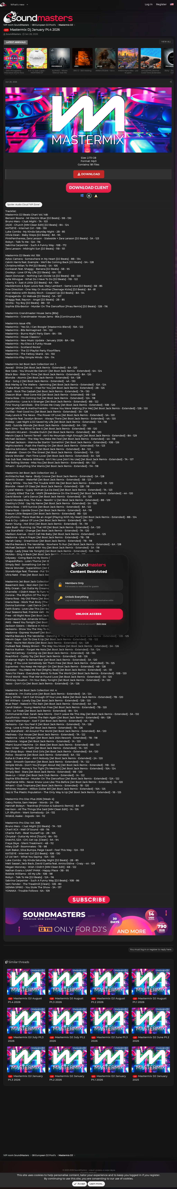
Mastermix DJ (38, 970)
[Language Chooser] (171, 4)
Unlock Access (88, 614)
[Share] (171, 82)
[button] (27, 4)
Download (90, 174)
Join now (101, 624)
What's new (17, 4)
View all (166, 42)
